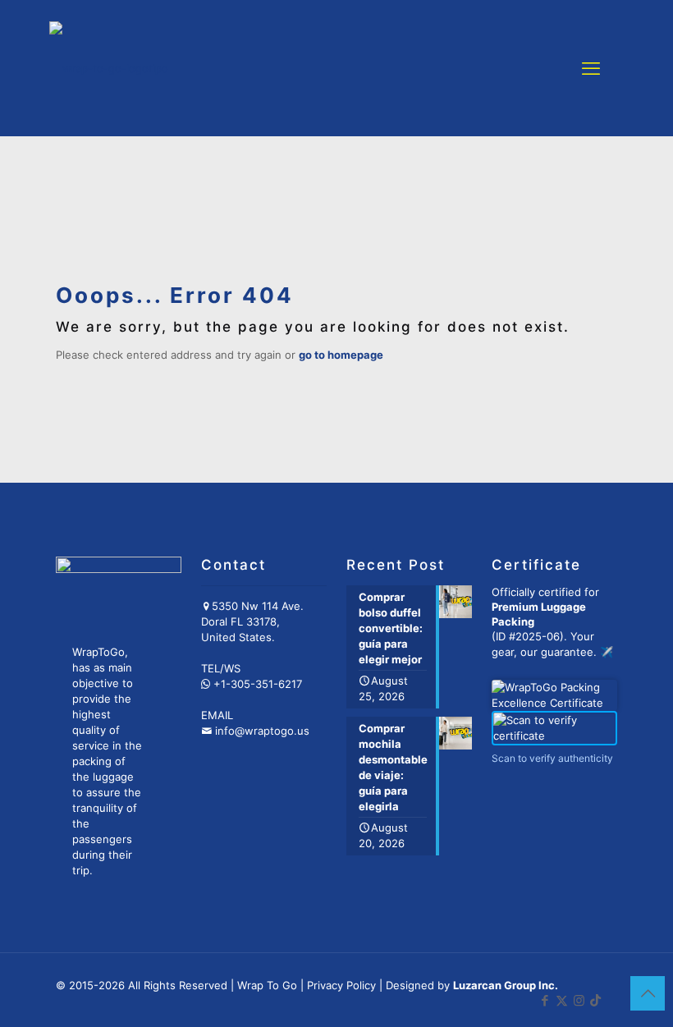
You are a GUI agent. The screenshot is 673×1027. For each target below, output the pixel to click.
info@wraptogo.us (262, 730)
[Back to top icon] (647, 993)
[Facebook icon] (544, 1000)
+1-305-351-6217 (257, 683)
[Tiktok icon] (595, 1000)
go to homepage (341, 354)
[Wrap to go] (108, 67)
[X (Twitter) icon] (562, 1000)
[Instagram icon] (579, 1000)
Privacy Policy (341, 985)
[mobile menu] (591, 68)
